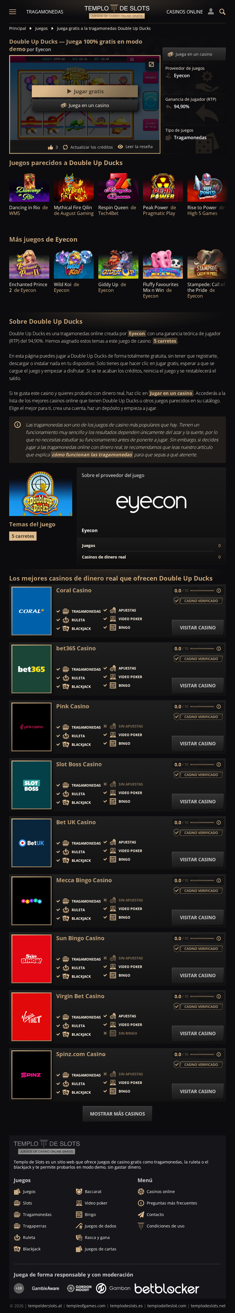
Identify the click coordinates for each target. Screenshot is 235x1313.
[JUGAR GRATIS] (74, 186)
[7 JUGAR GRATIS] (207, 186)
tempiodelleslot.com (166, 1305)
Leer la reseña (139, 146)
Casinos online (185, 12)
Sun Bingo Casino (80, 938)
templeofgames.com (85, 1305)
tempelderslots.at (45, 1305)
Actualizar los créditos (91, 147)
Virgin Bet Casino (80, 996)
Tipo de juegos (179, 130)
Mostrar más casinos (117, 1114)
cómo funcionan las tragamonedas (92, 454)
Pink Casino (72, 706)
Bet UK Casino (76, 822)
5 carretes (165, 341)
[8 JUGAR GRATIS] (29, 186)
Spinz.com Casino (80, 1054)
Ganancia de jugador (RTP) (190, 99)
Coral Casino (73, 590)
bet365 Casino (76, 648)
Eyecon (137, 333)
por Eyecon (39, 49)
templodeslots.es (126, 1305)
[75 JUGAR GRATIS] (163, 186)
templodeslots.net (208, 1305)
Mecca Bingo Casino (84, 880)
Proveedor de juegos (185, 68)
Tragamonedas (44, 12)
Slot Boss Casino (79, 764)
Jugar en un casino (171, 393)
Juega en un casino (194, 54)
